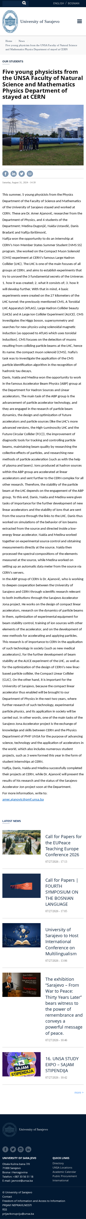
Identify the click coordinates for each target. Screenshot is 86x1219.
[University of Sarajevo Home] (10, 21)
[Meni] (79, 22)
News (22, 41)
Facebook (6, 1149)
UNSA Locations (62, 1167)
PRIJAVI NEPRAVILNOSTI (17, 1205)
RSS (4, 1209)
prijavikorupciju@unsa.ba (18, 1213)
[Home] (10, 1129)
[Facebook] (5, 173)
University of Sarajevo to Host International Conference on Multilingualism (61, 941)
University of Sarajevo (39, 21)
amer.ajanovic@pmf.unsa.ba (23, 799)
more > (79, 1092)
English (58, 3)
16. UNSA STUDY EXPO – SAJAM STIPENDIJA (62, 1064)
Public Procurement (65, 1176)
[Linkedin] (14, 173)
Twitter (14, 1149)
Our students (12, 61)
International (61, 1180)
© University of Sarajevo (17, 1192)
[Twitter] (22, 173)
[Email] (30, 173)
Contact (7, 1196)
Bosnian (73, 3)
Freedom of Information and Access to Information (33, 1200)
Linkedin (29, 1149)
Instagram (21, 1149)
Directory (58, 1163)
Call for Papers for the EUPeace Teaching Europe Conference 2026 (63, 845)
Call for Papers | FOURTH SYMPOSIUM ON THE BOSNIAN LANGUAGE (61, 892)
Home (8, 41)
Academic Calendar (64, 1171)
